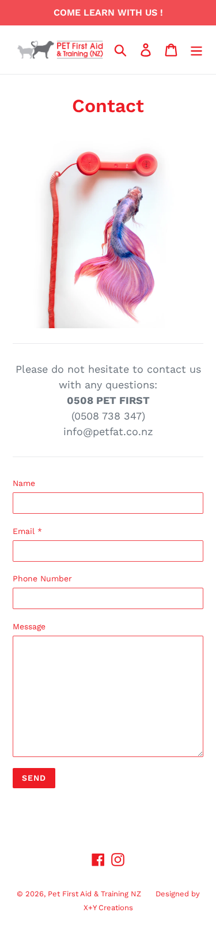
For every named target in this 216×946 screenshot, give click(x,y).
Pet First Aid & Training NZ (94, 893)
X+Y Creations (108, 907)
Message (29, 626)
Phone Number (42, 578)
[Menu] (196, 50)
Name (24, 483)
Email (27, 531)
